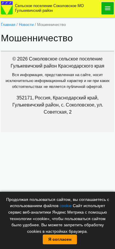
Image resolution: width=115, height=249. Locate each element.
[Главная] (7, 7)
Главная (8, 24)
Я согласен (59, 239)
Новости (26, 24)
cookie (66, 205)
